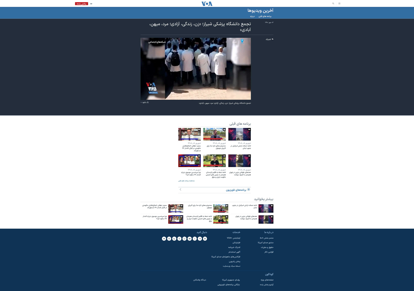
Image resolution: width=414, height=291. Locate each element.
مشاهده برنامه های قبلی (186, 181)
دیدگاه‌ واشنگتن (199, 280)
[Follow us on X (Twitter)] (195, 239)
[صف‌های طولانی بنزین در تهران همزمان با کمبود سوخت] (239, 160)
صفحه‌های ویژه (267, 280)
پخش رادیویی (234, 261)
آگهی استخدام (234, 252)
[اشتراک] (164, 239)
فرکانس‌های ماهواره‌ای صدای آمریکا (225, 256)
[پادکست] (169, 239)
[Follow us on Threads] (179, 239)
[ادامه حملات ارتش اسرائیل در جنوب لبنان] (239, 134)
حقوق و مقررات (267, 247)
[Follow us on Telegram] (200, 239)
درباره (252, 16)
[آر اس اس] (174, 239)
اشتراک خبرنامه (234, 247)
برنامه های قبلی (265, 16)
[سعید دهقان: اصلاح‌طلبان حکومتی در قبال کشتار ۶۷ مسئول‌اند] (189, 134)
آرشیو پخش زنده (266, 284)
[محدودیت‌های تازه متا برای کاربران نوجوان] (214, 134)
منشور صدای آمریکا (265, 242)
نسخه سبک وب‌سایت (231, 266)
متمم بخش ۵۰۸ (266, 238)
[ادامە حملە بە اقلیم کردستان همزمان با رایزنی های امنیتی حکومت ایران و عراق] (214, 160)
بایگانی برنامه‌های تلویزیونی (228, 284)
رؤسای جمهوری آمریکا (231, 280)
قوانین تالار (268, 252)
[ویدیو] (91, 3)
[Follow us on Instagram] (184, 239)
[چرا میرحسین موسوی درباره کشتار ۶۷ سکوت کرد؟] (189, 160)
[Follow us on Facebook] (205, 239)
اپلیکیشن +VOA (233, 238)
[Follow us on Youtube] (189, 239)
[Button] (270, 40)
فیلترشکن (236, 242)
